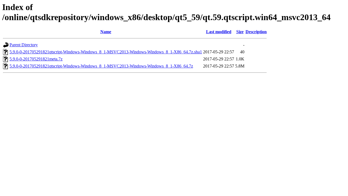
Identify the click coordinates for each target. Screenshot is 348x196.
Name (105, 31)
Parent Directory (24, 44)
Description (256, 31)
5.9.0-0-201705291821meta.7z (36, 59)
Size (240, 31)
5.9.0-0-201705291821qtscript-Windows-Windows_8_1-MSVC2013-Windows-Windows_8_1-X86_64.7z (101, 66)
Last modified (218, 31)
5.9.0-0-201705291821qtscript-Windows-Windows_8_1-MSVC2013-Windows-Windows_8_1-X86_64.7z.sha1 (106, 52)
